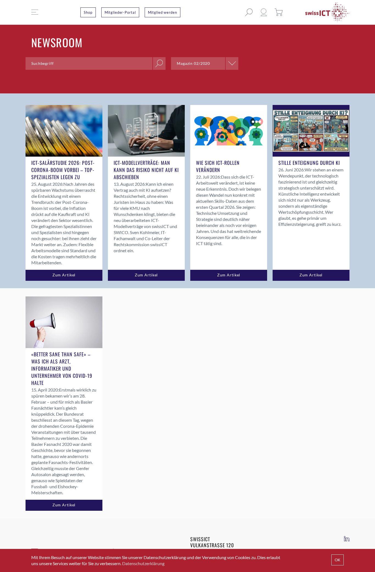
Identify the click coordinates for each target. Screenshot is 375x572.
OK (337, 559)
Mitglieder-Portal (120, 12)
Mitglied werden (162, 12)
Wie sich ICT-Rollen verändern (218, 166)
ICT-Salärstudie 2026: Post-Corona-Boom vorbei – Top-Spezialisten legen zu (63, 170)
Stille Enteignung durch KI (309, 162)
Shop (88, 12)
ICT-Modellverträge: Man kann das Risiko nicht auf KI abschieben (146, 170)
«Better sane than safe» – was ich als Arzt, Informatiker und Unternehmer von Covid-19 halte (61, 368)
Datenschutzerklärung (143, 563)
